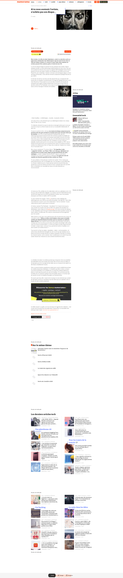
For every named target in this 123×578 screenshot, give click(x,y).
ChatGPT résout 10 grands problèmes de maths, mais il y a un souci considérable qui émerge (82, 132)
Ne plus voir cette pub (36, 48)
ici (50, 198)
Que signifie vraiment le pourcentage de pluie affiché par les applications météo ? (83, 459)
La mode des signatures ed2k (47, 368)
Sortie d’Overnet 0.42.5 (45, 355)
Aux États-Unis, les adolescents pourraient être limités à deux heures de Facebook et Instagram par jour (83, 421)
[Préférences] (98, 2)
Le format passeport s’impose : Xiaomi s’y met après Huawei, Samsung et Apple (49, 456)
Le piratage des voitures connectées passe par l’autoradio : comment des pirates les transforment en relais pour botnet (49, 513)
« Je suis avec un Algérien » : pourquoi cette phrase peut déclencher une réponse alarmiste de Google (49, 500)
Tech (91, 5)
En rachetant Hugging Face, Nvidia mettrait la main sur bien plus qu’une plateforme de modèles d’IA (49, 435)
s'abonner (104, 2)
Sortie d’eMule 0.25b (44, 361)
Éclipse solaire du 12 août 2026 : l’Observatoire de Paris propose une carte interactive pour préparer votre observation (82, 138)
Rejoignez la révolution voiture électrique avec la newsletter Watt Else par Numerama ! (82, 110)
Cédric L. (36, 28)
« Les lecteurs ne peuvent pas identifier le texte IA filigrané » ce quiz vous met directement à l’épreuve (49, 446)
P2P (33, 320)
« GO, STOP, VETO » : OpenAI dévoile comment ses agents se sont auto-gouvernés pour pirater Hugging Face (49, 421)
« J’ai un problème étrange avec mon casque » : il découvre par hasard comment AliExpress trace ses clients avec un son (49, 545)
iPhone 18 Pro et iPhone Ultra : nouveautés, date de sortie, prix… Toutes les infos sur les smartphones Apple (84, 120)
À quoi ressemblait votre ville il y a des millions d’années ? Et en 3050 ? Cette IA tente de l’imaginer (83, 545)
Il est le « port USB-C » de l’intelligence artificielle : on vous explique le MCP (82, 523)
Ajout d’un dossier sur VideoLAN (47, 375)
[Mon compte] (95, 2)
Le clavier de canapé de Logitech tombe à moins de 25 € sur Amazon (83, 533)
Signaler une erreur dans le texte (38, 313)
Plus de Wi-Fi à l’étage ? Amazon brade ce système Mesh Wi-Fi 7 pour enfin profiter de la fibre (49, 524)
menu (32, 2)
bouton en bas (50, 209)
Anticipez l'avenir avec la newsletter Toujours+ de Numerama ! (53, 349)
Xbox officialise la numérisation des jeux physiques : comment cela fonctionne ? (83, 432)
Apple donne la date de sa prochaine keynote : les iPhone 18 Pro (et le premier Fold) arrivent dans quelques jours (49, 467)
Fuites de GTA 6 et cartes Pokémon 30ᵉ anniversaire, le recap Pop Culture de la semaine (83, 513)
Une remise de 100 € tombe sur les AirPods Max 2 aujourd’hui (83, 447)
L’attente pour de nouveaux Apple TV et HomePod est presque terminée (83, 499)
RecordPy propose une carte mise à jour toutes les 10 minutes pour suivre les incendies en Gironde (82, 145)
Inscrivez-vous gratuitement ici (50, 310)
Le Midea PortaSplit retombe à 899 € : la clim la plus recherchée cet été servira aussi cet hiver (82, 126)
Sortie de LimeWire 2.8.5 (45, 381)
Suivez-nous (67, 51)
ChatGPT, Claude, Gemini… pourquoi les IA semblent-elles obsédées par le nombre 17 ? (49, 534)
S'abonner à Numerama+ (50, 300)
